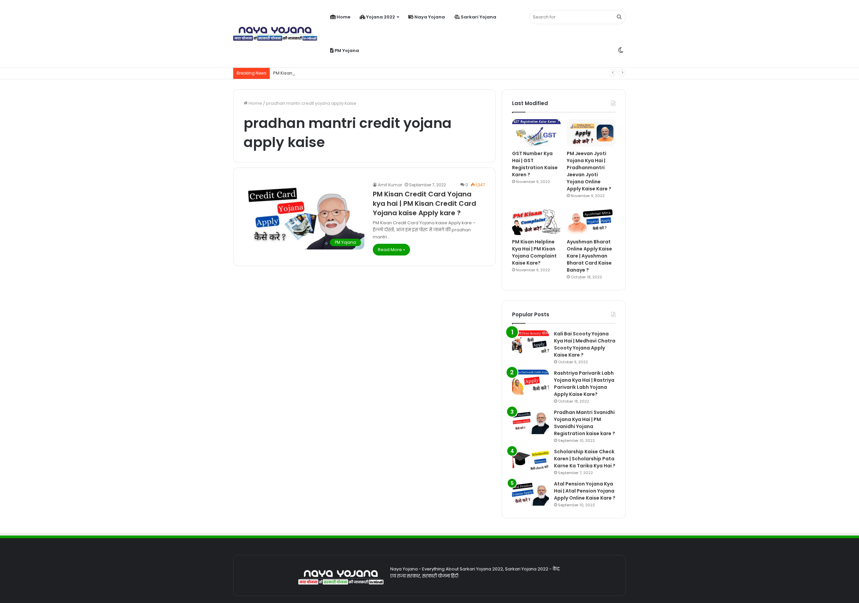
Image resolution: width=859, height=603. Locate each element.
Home (343, 17)
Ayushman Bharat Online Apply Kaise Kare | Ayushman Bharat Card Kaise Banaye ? (589, 255)
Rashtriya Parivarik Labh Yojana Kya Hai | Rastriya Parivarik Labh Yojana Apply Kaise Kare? (584, 384)
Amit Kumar (390, 185)
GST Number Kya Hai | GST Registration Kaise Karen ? (535, 164)
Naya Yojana (429, 17)
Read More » (391, 249)
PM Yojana (346, 50)
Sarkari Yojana (478, 17)
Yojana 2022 (380, 17)
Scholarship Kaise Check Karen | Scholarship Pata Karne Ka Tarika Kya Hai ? (584, 458)
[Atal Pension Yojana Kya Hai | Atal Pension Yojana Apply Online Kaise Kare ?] (530, 493)
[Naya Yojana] (275, 34)
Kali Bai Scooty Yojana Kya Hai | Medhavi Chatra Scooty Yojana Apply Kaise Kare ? (584, 344)
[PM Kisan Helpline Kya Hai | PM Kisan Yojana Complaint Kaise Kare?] (536, 221)
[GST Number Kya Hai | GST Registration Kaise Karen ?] (536, 133)
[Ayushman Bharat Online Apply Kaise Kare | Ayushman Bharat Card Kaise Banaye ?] (591, 221)
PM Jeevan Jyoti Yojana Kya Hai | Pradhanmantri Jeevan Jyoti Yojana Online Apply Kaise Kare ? (589, 171)
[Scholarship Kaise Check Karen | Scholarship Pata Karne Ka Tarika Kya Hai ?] (530, 460)
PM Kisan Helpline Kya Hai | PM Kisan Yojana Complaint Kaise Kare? (534, 252)
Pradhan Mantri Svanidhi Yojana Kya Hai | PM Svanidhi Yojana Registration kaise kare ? (584, 423)
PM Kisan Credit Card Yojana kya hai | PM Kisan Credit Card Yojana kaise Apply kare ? (424, 203)
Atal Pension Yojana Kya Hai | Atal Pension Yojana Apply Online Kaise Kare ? (584, 490)
